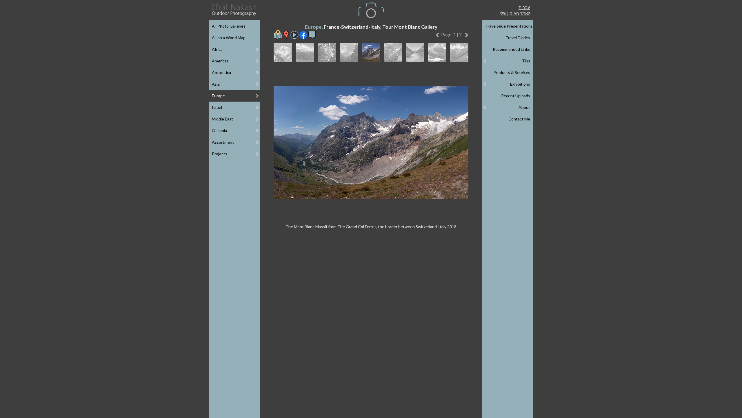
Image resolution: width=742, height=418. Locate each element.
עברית (524, 7)
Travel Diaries (517, 37)
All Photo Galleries (228, 26)
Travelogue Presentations (509, 26)
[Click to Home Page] (233, 9)
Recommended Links (511, 49)
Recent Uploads (515, 95)
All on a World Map (228, 37)
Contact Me (519, 118)
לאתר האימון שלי (515, 13)
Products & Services (511, 72)
